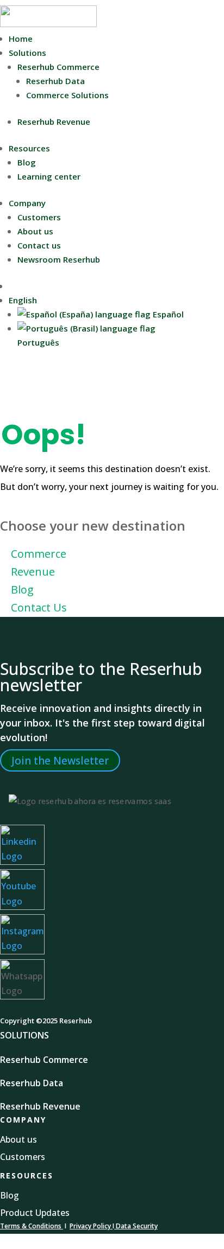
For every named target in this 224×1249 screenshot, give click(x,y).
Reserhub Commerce (58, 66)
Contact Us (39, 607)
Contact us (39, 245)
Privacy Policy (91, 1226)
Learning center (48, 176)
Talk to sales (34, 286)
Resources (29, 148)
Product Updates (35, 1213)
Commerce (38, 553)
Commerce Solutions (67, 95)
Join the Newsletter (60, 760)
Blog (26, 162)
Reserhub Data (55, 80)
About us (35, 231)
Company (27, 202)
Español (167, 314)
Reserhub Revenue (53, 121)
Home (21, 38)
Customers (39, 217)
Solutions (27, 52)
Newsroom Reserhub (58, 259)
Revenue (33, 571)
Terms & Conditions (30, 1226)
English (23, 300)
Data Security (136, 1226)
